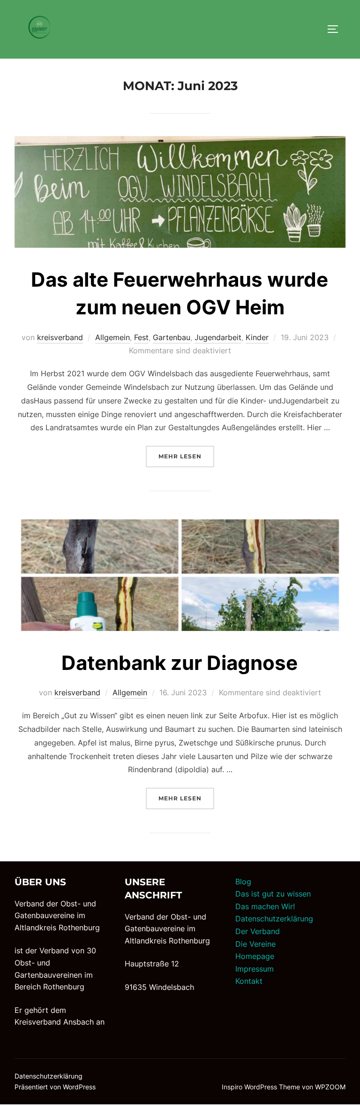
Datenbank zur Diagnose (179, 663)
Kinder (257, 337)
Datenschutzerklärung (274, 918)
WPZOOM (330, 1087)
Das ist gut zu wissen (273, 893)
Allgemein (112, 337)
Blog (243, 881)
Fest (141, 337)
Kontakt (248, 981)
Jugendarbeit (218, 337)
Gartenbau (171, 337)
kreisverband (60, 337)
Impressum (254, 968)
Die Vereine (255, 944)
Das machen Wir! (265, 906)
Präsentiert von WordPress (55, 1087)
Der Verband (257, 931)
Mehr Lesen (186, 456)
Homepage (254, 956)
